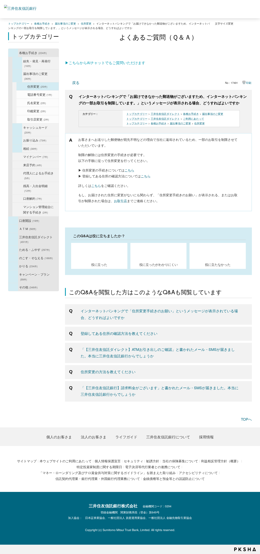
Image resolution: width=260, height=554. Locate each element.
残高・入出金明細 (35, 188)
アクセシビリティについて (198, 472)
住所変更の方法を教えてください (108, 371)
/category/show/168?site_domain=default (13, 229)
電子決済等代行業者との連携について (152, 467)
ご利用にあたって (193, 119)
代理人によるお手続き (38, 175)
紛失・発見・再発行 (37, 63)
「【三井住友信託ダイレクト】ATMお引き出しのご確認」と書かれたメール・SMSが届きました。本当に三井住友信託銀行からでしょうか (158, 352)
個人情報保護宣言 (108, 461)
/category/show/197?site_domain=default (17, 148)
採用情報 (206, 436)
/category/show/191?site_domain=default (17, 63)
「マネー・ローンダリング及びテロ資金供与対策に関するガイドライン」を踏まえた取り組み (107, 472)
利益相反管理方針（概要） (220, 461)
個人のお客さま (59, 436)
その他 (28, 287)
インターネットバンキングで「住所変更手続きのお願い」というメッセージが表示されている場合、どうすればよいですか (159, 314)
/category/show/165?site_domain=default (13, 276)
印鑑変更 (36, 111)
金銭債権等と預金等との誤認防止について (174, 478)
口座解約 (32, 198)
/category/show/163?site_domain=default (13, 250)
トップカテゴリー (18, 23)
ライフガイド (126, 436)
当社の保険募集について (180, 461)
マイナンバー (35, 156)
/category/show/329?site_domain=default (13, 258)
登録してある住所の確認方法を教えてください (119, 333)
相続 (30, 148)
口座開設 (29, 220)
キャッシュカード (35, 129)
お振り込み (34, 140)
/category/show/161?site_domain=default (13, 221)
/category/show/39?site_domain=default (13, 53)
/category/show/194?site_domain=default (17, 140)
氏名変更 (36, 102)
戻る (75, 82)
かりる (28, 266)
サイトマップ (27, 461)
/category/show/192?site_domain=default (17, 76)
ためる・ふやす (34, 249)
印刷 (248, 83)
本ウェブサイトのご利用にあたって (66, 461)
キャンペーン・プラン (34, 276)
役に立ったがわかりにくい (158, 264)
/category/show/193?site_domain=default (17, 129)
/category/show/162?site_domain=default (13, 239)
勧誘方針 (152, 461)
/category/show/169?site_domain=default (13, 266)
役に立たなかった (218, 264)
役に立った (99, 264)
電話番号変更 (39, 94)
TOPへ (246, 419)
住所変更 (86, 23)
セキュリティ (133, 461)
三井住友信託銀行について (168, 436)
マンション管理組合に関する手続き (38, 209)
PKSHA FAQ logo (245, 549)
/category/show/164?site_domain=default (13, 287)
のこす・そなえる (36, 257)
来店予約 (32, 165)
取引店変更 (38, 119)
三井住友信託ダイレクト (36, 239)
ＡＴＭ (27, 228)
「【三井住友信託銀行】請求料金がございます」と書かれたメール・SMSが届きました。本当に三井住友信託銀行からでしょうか (159, 391)
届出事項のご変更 (65, 23)
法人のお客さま (93, 436)
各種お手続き (42, 23)
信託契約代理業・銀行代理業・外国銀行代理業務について (97, 478)
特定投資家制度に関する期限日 (99, 467)
